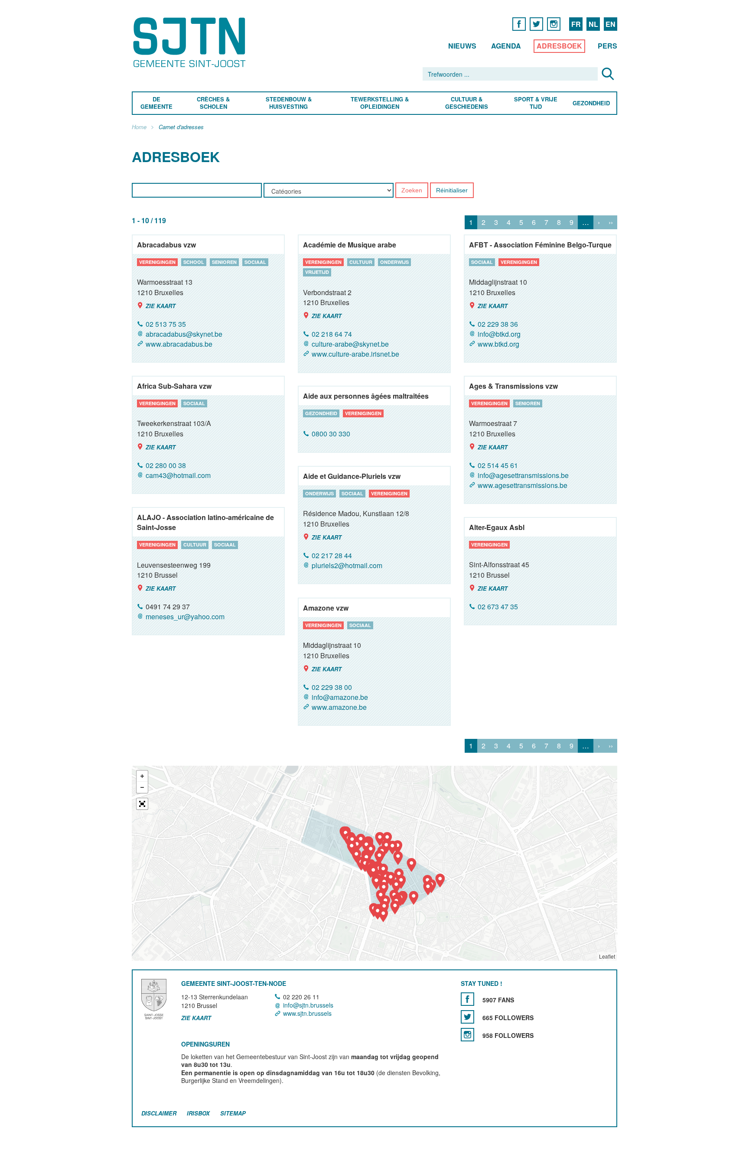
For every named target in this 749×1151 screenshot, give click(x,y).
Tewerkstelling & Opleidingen (380, 103)
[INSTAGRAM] (553, 24)
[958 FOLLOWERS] (467, 1034)
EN (610, 24)
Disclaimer (158, 1113)
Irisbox (198, 1113)
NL (593, 24)
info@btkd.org (499, 334)
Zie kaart (161, 306)
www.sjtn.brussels (307, 1013)
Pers (607, 46)
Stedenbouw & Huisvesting (289, 103)
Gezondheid (591, 103)
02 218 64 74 (332, 334)
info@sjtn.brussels (308, 1005)
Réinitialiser (452, 190)
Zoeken (411, 190)
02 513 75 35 (166, 324)
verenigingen (157, 262)
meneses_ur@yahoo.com (185, 616)
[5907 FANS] (467, 999)
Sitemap (233, 1113)
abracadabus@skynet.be (184, 334)
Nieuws (462, 46)
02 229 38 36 (498, 324)
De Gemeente (156, 103)
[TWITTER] (536, 24)
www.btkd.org (498, 344)
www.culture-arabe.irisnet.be (355, 354)
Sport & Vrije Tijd (535, 103)
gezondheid (321, 413)
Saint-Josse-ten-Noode (191, 42)
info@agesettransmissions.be (523, 475)
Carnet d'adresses (181, 127)
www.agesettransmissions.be (522, 485)
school (193, 262)
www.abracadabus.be (179, 344)
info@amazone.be (340, 697)
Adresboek (559, 46)
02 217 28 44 (332, 555)
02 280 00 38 (166, 465)
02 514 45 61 (498, 465)
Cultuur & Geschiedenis (466, 103)
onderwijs (394, 262)
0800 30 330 (331, 434)
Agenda (506, 46)
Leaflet (607, 956)
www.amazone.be (339, 707)
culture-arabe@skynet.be (350, 344)
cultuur (360, 262)
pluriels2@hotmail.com (347, 565)
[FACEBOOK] (519, 24)
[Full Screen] (142, 804)
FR (576, 24)
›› (611, 223)
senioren (224, 262)
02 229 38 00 (332, 687)
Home (139, 127)
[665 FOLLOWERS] (467, 1017)
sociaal (255, 262)
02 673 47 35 (498, 606)
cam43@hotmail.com (178, 475)
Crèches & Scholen (213, 103)
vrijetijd (317, 272)
